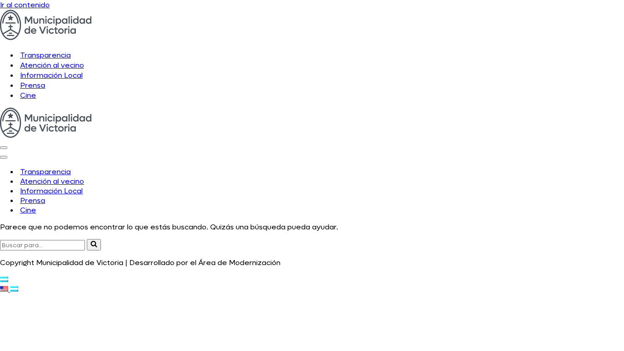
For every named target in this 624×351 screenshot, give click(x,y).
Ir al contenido (25, 5)
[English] (5, 289)
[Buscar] (94, 244)
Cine (28, 95)
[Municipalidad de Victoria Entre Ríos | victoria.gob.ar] (45, 38)
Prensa (32, 85)
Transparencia (45, 55)
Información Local (51, 75)
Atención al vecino (52, 65)
